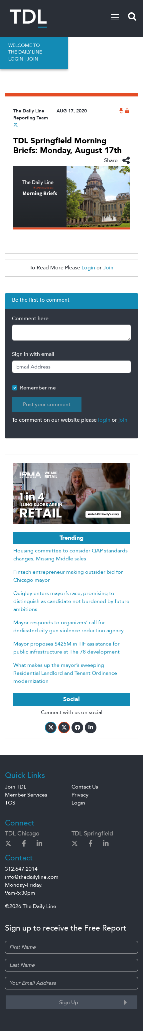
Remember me (38, 387)
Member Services (26, 795)
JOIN (32, 59)
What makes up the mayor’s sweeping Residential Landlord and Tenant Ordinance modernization (65, 673)
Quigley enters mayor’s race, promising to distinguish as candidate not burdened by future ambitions (71, 601)
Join (108, 267)
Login (88, 267)
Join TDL (15, 787)
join (122, 420)
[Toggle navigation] (115, 17)
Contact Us (85, 787)
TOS (10, 803)
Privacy (80, 795)
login (104, 420)
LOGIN (15, 59)
